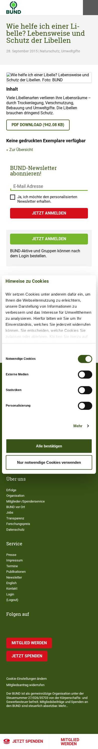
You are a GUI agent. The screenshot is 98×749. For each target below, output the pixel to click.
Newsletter (14, 577)
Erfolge (11, 490)
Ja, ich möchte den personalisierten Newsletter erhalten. (47, 199)
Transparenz (15, 518)
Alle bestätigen (49, 446)
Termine (12, 566)
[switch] (85, 374)
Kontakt (11, 588)
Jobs (9, 512)
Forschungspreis (18, 524)
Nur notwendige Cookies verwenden (49, 462)
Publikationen (16, 572)
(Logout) (12, 600)
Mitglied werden (70, 741)
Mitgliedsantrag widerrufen (25, 685)
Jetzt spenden (27, 741)
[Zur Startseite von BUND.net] (13, 7)
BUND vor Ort (15, 507)
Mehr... (63, 706)
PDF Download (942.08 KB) (38, 124)
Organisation (15, 495)
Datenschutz (15, 529)
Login (10, 594)
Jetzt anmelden (49, 238)
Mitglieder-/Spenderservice (25, 501)
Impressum (14, 560)
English (11, 583)
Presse (11, 555)
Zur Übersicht (21, 149)
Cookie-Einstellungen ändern (26, 679)
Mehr (77, 426)
